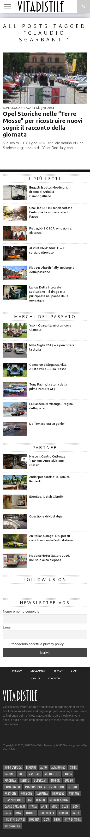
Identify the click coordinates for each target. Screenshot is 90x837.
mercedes (58, 793)
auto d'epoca (13, 767)
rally (75, 813)
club (65, 806)
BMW (18, 813)
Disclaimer (37, 671)
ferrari (31, 767)
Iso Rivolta (47, 813)
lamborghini (13, 787)
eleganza (42, 793)
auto (43, 767)
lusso (69, 780)
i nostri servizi (15, 819)
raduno (9, 774)
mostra (34, 819)
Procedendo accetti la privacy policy (36, 644)
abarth (30, 813)
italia (33, 806)
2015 (47, 819)
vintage (74, 793)
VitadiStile (52, 774)
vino (54, 806)
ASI (30, 800)
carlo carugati (15, 806)
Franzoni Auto (14, 800)
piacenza (10, 780)
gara (8, 813)
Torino (63, 813)
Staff (74, 671)
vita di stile (73, 819)
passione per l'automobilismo (44, 787)
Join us (35, 678)
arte (44, 806)
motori (55, 780)
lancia (68, 774)
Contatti (54, 678)
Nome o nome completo (21, 611)
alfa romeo (58, 767)
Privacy (58, 671)
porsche (26, 793)
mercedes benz (58, 800)
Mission (17, 671)
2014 (76, 806)
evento (24, 780)
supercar (40, 780)
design (40, 800)
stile (73, 767)
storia (72, 787)
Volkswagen (12, 826)
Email (7, 627)
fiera (57, 819)
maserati (34, 774)
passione (10, 793)
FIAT (21, 774)
